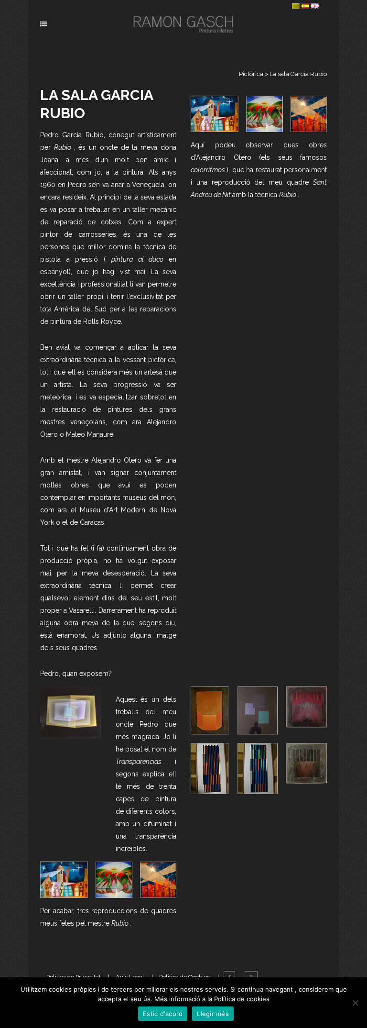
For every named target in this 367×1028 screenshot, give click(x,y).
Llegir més (213, 1013)
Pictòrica (251, 73)
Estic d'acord (163, 1013)
